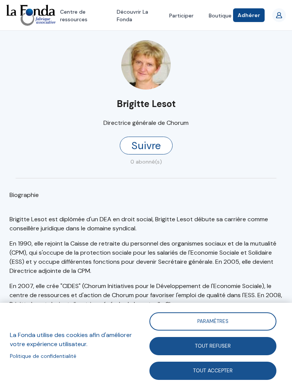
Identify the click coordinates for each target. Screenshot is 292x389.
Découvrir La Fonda (132, 15)
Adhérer (249, 15)
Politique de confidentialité (43, 356)
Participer (181, 15)
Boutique (220, 15)
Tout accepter (213, 370)
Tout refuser (213, 345)
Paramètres (213, 321)
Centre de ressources (73, 15)
